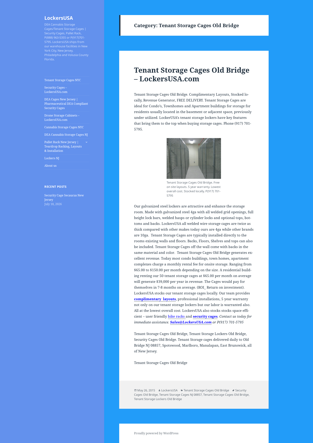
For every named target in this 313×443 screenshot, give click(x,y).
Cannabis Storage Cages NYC (64, 127)
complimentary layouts (155, 299)
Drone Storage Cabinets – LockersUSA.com (61, 117)
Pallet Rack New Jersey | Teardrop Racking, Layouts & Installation (63, 146)
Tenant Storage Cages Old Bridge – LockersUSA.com (191, 74)
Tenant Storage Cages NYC (62, 80)
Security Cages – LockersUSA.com (55, 90)
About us (50, 166)
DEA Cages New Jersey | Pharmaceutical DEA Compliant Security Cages (66, 103)
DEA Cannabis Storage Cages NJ (66, 135)
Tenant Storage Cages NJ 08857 (180, 395)
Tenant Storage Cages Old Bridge (206, 390)
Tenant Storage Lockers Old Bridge (158, 399)
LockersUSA (58, 17)
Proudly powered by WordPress (156, 433)
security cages (205, 316)
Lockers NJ (51, 158)
